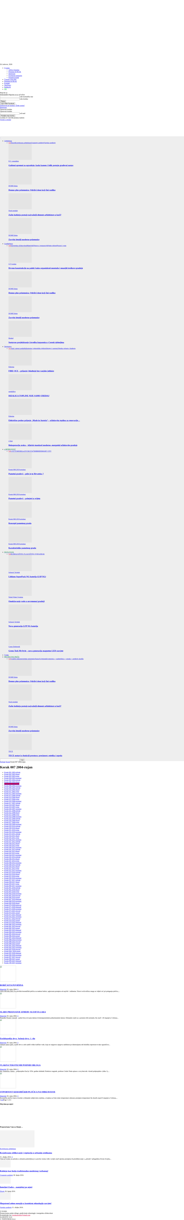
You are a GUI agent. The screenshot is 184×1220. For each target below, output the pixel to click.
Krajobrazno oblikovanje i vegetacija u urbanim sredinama (26, 1153)
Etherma (11, 367)
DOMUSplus (13, 186)
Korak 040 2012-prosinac (13, 847)
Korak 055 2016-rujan (11, 876)
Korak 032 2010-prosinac (13, 832)
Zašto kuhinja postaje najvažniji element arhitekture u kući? (35, 215)
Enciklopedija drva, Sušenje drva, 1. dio (17, 1038)
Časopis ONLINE (10, 79)
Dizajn (13, 143)
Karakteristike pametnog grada (22, 548)
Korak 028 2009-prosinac (13, 824)
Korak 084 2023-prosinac (13, 932)
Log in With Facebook (7, 103)
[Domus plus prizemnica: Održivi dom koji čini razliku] (20, 184)
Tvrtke (6, 655)
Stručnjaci (7, 85)
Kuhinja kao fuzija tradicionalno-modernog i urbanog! (24, 1171)
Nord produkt (13, 211)
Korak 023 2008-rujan (11, 815)
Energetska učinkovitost (19, 246)
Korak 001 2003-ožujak (12, 772)
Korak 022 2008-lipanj (12, 813)
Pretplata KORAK (15, 72)
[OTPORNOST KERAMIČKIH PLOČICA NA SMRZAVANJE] (8, 1088)
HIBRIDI (38, 451)
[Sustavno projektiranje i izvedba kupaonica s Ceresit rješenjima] (20, 336)
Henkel (11, 338)
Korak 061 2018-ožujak (12, 888)
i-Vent (11, 441)
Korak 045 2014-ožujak (12, 857)
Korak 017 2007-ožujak (12, 803)
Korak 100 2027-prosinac (13, 963)
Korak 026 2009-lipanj (12, 820)
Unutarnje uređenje (37, 143)
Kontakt (7, 83)
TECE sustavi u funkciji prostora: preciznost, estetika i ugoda (35, 755)
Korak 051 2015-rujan (11, 868)
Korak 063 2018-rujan (11, 892)
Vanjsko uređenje (50, 143)
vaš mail (22, 113)
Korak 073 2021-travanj (12, 911)
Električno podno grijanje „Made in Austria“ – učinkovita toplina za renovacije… (44, 420)
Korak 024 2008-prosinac (13, 817)
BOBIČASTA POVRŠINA (11, 985)
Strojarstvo (8, 346)
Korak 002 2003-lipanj (12, 774)
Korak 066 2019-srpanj (12, 897)
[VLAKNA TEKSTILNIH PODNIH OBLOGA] (8, 1061)
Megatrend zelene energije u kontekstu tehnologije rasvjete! (25, 1203)
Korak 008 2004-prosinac (13, 786)
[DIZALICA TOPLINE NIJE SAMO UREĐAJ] (20, 390)
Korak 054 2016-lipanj (12, 874)
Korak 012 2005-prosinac (13, 793)
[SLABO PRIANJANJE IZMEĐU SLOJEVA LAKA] (8, 1008)
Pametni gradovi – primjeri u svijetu (24, 498)
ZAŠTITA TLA (21, 554)
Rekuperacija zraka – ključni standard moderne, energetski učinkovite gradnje (43, 445)
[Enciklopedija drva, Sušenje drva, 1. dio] (8, 1034)
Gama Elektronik (14, 647)
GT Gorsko (12, 264)
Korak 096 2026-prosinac (13, 955)
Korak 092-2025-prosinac (13, 947)
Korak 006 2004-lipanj (12, 782)
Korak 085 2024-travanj (12, 934)
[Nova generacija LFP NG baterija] (20, 620)
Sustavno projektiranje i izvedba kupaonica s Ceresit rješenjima (36, 342)
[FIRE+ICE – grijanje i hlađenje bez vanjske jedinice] (20, 365)
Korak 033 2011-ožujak (12, 834)
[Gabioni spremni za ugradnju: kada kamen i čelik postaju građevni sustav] (20, 159)
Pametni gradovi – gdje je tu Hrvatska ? (26, 474)
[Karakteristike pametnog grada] (20, 542)
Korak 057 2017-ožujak (12, 880)
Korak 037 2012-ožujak (12, 842)
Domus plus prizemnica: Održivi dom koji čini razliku (32, 190)
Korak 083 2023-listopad (12, 930)
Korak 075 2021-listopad (12, 915)
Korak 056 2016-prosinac (13, 878)
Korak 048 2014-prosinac (13, 863)
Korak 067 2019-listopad (12, 899)
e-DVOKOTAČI (29, 451)
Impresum (12, 74)
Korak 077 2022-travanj (12, 918)
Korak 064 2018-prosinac (13, 893)
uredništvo (12, 391)
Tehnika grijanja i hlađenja (66, 348)
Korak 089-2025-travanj (12, 942)
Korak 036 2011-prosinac (12, 840)
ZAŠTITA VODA (33, 554)
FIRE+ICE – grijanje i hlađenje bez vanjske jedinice (31, 371)
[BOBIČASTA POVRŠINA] (8, 981)
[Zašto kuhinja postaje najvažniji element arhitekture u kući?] (20, 209)
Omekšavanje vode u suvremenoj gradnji (27, 601)
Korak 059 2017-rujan (11, 884)
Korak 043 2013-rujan (11, 853)
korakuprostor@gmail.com (21, 1215)
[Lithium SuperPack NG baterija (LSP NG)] (20, 570)
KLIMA (13, 554)
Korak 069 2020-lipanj (12, 903)
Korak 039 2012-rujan (11, 845)
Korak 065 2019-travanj (12, 895)
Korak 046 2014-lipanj (12, 859)
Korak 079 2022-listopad (12, 922)
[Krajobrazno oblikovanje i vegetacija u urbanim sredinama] (17, 1147)
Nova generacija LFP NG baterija (23, 626)
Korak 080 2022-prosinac (13, 924)
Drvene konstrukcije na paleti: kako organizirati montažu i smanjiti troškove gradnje (46, 268)
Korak (8, 762)
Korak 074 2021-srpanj (12, 913)
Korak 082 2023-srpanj (12, 928)
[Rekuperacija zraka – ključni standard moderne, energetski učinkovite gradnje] (20, 439)
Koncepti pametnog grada (20, 523)
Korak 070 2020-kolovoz (12, 905)
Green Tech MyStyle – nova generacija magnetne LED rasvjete (36, 651)
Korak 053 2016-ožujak (12, 872)
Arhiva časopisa (14, 70)
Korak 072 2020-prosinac (13, 909)
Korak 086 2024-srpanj (12, 936)
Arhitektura (8, 141)
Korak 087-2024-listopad (12, 938)
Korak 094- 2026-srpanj (12, 951)
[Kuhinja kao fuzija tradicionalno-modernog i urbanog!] (5, 1167)
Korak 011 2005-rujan (11, 791)
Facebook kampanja (15, 76)
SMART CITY (46, 451)
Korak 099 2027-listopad (12, 961)
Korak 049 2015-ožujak (12, 865)
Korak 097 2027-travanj (12, 957)
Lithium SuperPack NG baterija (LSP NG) (27, 576)
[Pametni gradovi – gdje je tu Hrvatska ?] (20, 468)
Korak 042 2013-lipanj (12, 851)
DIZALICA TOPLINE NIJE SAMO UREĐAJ (29, 396)
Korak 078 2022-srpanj (12, 920)
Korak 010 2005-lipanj (12, 790)
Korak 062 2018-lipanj (12, 890)
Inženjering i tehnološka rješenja (35, 348)
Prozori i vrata (61, 246)
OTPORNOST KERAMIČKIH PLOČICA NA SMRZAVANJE (27, 1092)
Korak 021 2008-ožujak (12, 811)
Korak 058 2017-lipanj (12, 882)
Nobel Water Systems (16, 597)
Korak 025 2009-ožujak (12, 818)
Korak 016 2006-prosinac (13, 801)
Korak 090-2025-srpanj (12, 944)
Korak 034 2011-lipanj (11, 836)
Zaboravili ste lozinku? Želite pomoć (12, 105)
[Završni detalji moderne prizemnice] (20, 233)
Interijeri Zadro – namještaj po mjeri (16, 1187)
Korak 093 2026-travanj (12, 949)
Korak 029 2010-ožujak (12, 826)
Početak (2, 762)
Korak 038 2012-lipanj (12, 843)
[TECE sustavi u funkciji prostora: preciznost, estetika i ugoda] (20, 749)
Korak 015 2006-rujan (11, 799)
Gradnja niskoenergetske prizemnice (23, 659)
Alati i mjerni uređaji (18, 348)
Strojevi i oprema (52, 348)
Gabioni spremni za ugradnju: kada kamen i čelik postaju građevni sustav (41, 165)
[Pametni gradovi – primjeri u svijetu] (20, 492)
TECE (11, 751)
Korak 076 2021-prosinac (13, 917)
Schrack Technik (14, 572)
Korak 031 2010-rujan (11, 830)
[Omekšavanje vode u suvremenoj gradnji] (20, 595)
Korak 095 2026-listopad (12, 953)
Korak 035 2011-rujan (11, 838)
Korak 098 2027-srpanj (12, 959)
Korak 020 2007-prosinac (13, 809)
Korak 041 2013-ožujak (12, 849)
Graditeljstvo (8, 244)
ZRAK (42, 554)
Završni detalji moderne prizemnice (24, 239)
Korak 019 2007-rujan (11, 807)
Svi (10, 143)
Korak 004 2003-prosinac (13, 778)
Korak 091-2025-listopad (12, 945)
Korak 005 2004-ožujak (12, 780)
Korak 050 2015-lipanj (12, 867)
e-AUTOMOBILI (17, 451)
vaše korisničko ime (26, 97)
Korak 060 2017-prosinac (13, 886)
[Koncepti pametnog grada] (20, 517)
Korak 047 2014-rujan (11, 861)
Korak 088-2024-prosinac (13, 940)
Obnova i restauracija (40, 246)
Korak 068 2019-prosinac (17, 469)
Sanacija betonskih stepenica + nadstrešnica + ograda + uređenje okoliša (59, 659)
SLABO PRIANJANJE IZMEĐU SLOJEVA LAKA (23, 1012)
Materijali (30, 246)
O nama (7, 68)
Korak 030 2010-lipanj (12, 828)
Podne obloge (52, 246)
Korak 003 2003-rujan (11, 776)
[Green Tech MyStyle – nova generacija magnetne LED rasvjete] (20, 645)
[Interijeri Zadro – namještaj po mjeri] (5, 1183)
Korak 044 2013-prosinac (13, 855)
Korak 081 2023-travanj (12, 926)
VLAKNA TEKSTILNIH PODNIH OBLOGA (20, 1065)
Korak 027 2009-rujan (11, 822)
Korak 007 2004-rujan (11, 784)
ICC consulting (14, 161)
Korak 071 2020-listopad (12, 907)
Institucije (7, 87)
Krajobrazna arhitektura (23, 143)
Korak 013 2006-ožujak (12, 795)
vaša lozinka (24, 99)
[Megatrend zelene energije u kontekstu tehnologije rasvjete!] (5, 1199)
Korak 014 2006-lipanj (12, 797)
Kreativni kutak (14, 77)
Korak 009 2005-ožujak (12, 788)
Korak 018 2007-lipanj (12, 805)
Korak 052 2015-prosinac (13, 870)
